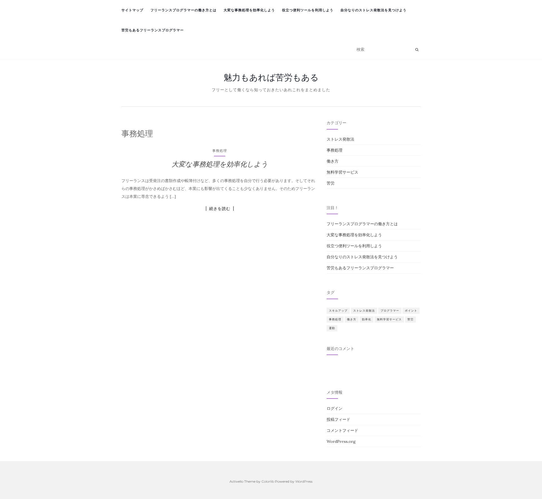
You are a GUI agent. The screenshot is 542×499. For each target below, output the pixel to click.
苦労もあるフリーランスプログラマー (152, 30)
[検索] (417, 49)
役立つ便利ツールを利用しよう (307, 10)
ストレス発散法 (340, 139)
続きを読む (219, 208)
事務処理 (219, 150)
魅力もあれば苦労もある (271, 77)
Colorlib (267, 481)
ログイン (334, 408)
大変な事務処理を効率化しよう (249, 10)
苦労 (331, 183)
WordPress (303, 481)
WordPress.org (341, 441)
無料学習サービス (342, 172)
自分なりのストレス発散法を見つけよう (373, 10)
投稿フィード (338, 419)
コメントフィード (342, 430)
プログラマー (390, 310)
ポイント (411, 310)
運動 (332, 328)
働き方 (332, 161)
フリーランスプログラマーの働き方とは (183, 10)
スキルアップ (338, 310)
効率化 (366, 319)
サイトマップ (132, 10)
